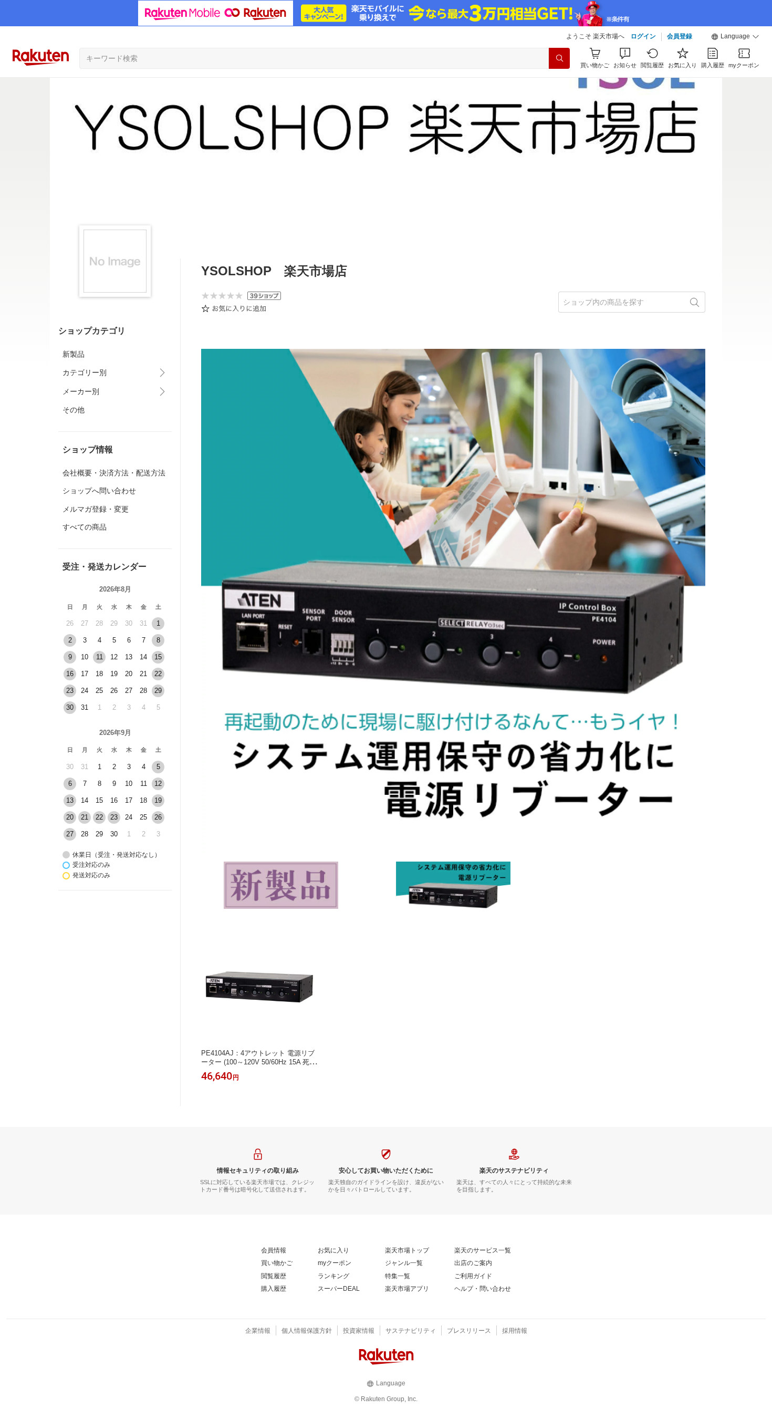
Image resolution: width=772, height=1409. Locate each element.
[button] (735, 36)
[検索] (559, 58)
